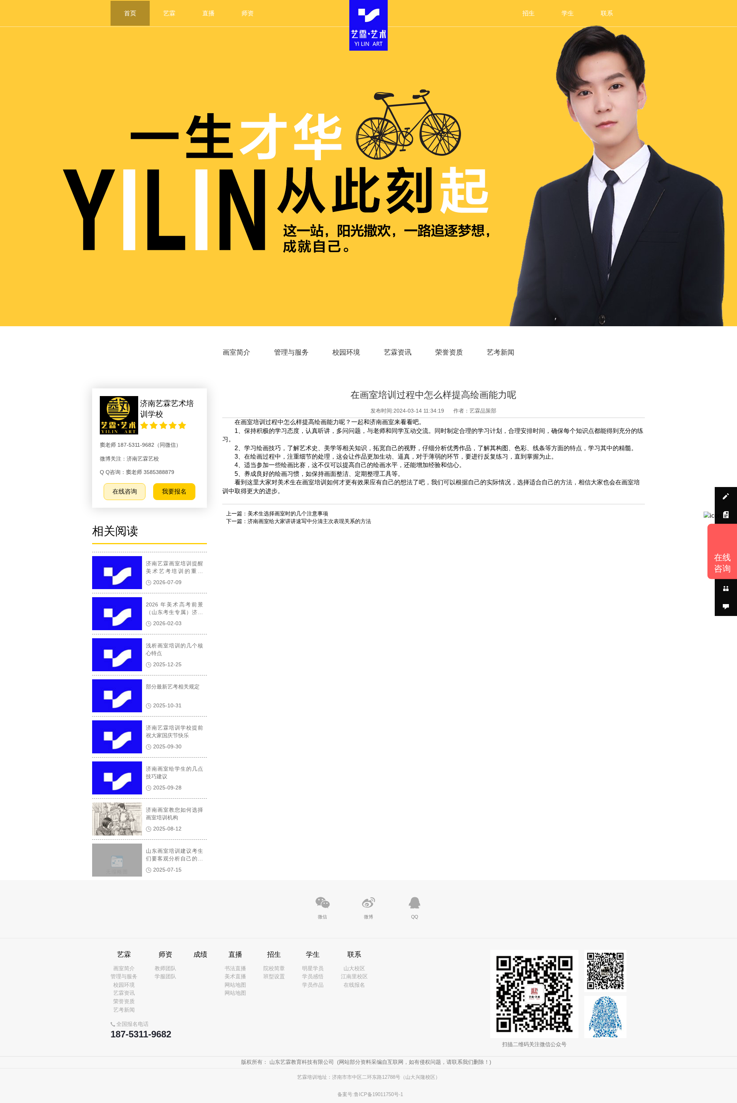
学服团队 (165, 976)
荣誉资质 (449, 352)
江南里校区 (354, 976)
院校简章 (274, 968)
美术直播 (235, 976)
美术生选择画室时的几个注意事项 (288, 513)
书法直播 (235, 968)
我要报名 (174, 491)
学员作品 (313, 985)
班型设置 (274, 976)
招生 (528, 13)
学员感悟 (313, 976)
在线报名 (354, 985)
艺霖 (169, 13)
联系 (607, 13)
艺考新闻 (500, 352)
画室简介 (236, 352)
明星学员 (313, 968)
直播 (208, 13)
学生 (568, 13)
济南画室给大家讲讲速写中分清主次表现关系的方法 (309, 521)
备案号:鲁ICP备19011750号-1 (370, 1094)
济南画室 (382, 422)
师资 (247, 13)
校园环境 (346, 352)
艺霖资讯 (397, 352)
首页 (130, 13)
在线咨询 (124, 491)
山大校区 (354, 968)
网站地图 (235, 985)
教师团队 (165, 968)
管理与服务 (291, 352)
